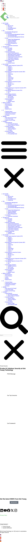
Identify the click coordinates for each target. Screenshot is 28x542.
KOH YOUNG (5, 23)
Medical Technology (9, 60)
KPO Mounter (11, 97)
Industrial (10, 49)
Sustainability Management (11, 32)
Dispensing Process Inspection (15, 56)
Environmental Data (12, 35)
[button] (14, 164)
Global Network (8, 122)
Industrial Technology (10, 51)
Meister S (10, 83)
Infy (9, 92)
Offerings (10, 27)
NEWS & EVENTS (6, 102)
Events (6, 106)
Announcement (8, 104)
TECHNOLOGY (6, 46)
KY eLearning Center (12, 133)
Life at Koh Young (9, 119)
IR (3, 110)
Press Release (8, 105)
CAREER (4, 116)
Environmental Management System (16, 34)
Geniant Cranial (11, 63)
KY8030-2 (10, 69)
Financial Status (8, 111)
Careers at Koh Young (10, 120)
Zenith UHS (10, 74)
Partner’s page (11, 132)
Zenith (9, 75)
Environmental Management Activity (16, 37)
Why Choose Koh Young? (10, 117)
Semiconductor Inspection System (13, 81)
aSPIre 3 (10, 66)
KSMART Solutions (12, 95)
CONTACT (5, 121)
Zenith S (10, 80)
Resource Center (9, 131)
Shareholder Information (10, 112)
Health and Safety (12, 42)
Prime (9, 86)
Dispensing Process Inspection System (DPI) (15, 87)
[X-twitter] (12, 510)
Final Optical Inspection (13, 58)
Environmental (8, 33)
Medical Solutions (9, 99)
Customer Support (9, 126)
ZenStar (9, 85)
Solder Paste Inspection (13, 53)
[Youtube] (5, 510)
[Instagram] (15, 510)
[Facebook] (8, 510)
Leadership (10, 29)
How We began (8, 48)
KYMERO (10, 61)
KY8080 (9, 70)
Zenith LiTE (10, 79)
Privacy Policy (3, 515)
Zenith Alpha (10, 78)
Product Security (4, 524)
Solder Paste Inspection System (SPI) (14, 65)
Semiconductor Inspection (14, 55)
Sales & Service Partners (13, 125)
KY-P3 (9, 91)
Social (6, 38)
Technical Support (12, 128)
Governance (8, 44)
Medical (9, 50)
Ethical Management (12, 43)
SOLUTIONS (5, 64)
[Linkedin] (1, 510)
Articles (7, 107)
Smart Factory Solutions (13, 59)
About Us (7, 24)
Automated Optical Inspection (14, 54)
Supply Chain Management (14, 39)
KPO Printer (10, 96)
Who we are (10, 25)
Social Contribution (12, 40)
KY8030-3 (10, 68)
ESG (3, 30)
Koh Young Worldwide (13, 124)
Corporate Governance (13, 45)
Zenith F (10, 76)
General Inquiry (11, 127)
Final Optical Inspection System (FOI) (13, 90)
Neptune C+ (10, 89)
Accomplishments (12, 28)
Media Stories (8, 109)
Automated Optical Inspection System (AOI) (15, 71)
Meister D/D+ (11, 84)
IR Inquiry (7, 115)
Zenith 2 (10, 73)
